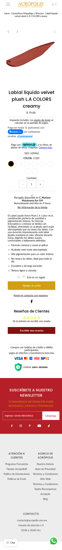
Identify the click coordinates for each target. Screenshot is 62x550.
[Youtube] (39, 426)
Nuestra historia (45, 464)
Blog (45, 499)
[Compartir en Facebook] (32, 302)
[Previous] (8, 31)
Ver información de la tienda (32, 207)
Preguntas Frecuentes (16, 464)
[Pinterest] (30, 426)
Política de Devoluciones (17, 474)
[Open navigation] (8, 4)
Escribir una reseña (31, 330)
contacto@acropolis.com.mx (32, 520)
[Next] (17, 31)
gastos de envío (42, 120)
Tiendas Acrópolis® (16, 469)
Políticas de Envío (16, 479)
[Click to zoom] (54, 31)
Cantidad (31, 178)
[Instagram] (21, 426)
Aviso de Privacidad (45, 469)
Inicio (6, 13)
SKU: (27, 153)
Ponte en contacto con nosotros (31, 296)
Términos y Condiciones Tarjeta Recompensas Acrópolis (45, 489)
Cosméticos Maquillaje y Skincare (27, 13)
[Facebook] (11, 426)
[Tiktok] (49, 426)
